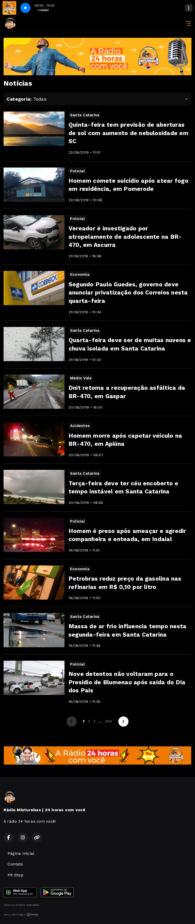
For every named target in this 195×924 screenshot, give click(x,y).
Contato (15, 864)
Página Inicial (21, 853)
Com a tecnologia (14, 914)
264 (108, 721)
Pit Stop (15, 875)
